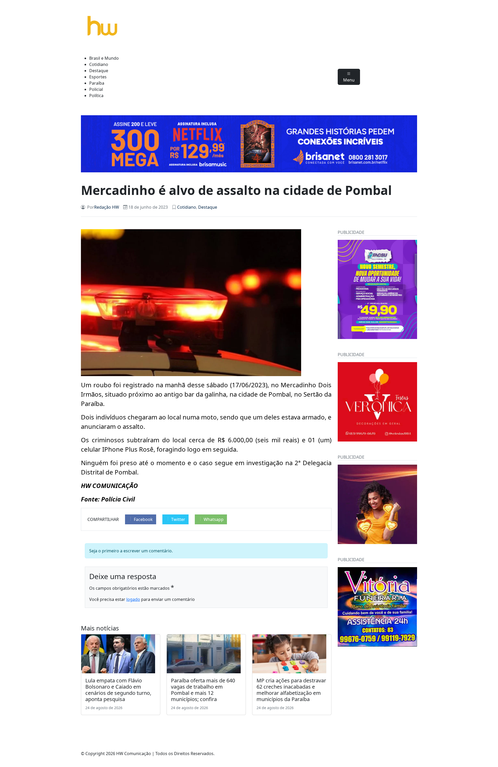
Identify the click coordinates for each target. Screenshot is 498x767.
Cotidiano (98, 64)
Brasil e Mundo (104, 58)
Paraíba (96, 83)
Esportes (98, 77)
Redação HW (106, 207)
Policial (96, 89)
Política (96, 95)
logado (133, 599)
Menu (349, 80)
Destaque (98, 70)
